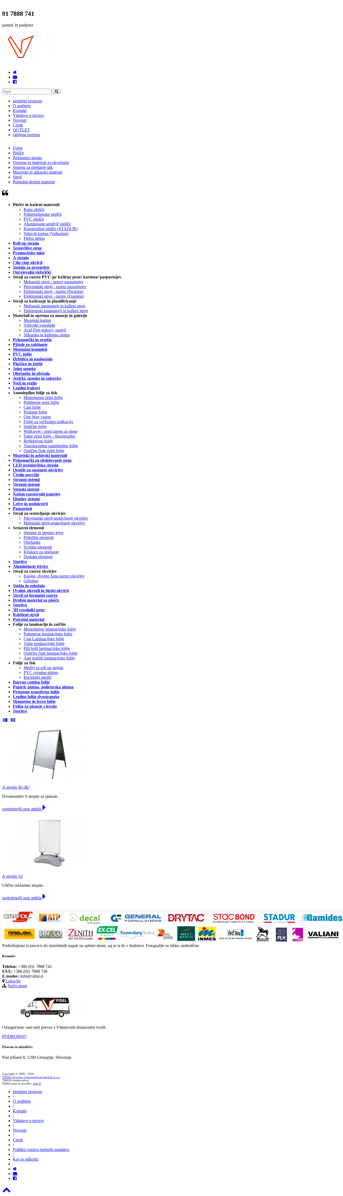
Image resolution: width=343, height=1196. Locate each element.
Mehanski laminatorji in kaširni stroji (54, 306)
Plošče (18, 153)
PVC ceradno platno (41, 672)
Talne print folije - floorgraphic (50, 436)
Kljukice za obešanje (41, 552)
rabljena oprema (26, 134)
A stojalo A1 (12, 876)
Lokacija (13, 981)
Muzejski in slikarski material (37, 172)
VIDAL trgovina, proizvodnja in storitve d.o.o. (31, 1077)
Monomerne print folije (43, 397)
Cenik (18, 125)
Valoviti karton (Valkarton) (46, 233)
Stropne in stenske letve (44, 532)
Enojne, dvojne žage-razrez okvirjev (54, 576)
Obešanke (32, 542)
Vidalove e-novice (28, 115)
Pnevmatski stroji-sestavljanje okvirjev (56, 518)
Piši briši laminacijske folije (47, 648)
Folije (18, 148)
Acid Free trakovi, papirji (45, 330)
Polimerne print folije (41, 402)
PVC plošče (34, 219)
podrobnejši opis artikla (22, 809)
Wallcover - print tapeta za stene (50, 431)
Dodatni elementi (38, 556)
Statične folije (35, 426)
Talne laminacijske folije (44, 643)
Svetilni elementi (38, 547)
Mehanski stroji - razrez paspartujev (54, 282)
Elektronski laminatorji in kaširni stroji (56, 310)
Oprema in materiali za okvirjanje (41, 162)
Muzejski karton (37, 320)
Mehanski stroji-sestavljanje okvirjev (54, 523)
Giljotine (31, 581)
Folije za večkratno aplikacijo (48, 421)
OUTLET (21, 130)
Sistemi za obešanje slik (33, 167)
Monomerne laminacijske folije (50, 629)
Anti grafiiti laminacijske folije (49, 658)
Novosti (19, 120)
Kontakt (20, 110)
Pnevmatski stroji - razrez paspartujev (55, 286)
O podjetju (22, 105)
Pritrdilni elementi (39, 537)
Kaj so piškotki (25, 1159)
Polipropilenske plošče (43, 214)
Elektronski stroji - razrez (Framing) (54, 296)
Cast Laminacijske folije (44, 638)
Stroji (17, 177)
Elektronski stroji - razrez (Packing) (53, 291)
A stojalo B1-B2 (15, 787)
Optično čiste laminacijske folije (50, 653)
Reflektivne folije (38, 441)
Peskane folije (35, 412)
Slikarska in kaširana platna (47, 335)
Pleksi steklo (34, 238)
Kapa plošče (34, 209)
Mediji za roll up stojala (43, 667)
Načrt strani (17, 985)
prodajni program (27, 101)
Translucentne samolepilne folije (51, 446)
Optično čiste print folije (44, 450)
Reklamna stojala (27, 157)
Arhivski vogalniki (39, 325)
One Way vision (37, 417)
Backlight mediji (37, 677)
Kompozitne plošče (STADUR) (50, 228)
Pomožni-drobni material (34, 182)
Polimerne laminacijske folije (48, 634)
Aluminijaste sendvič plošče (47, 224)
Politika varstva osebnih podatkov (41, 1149)
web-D (37, 1083)
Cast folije (32, 407)
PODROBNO (14, 1036)
